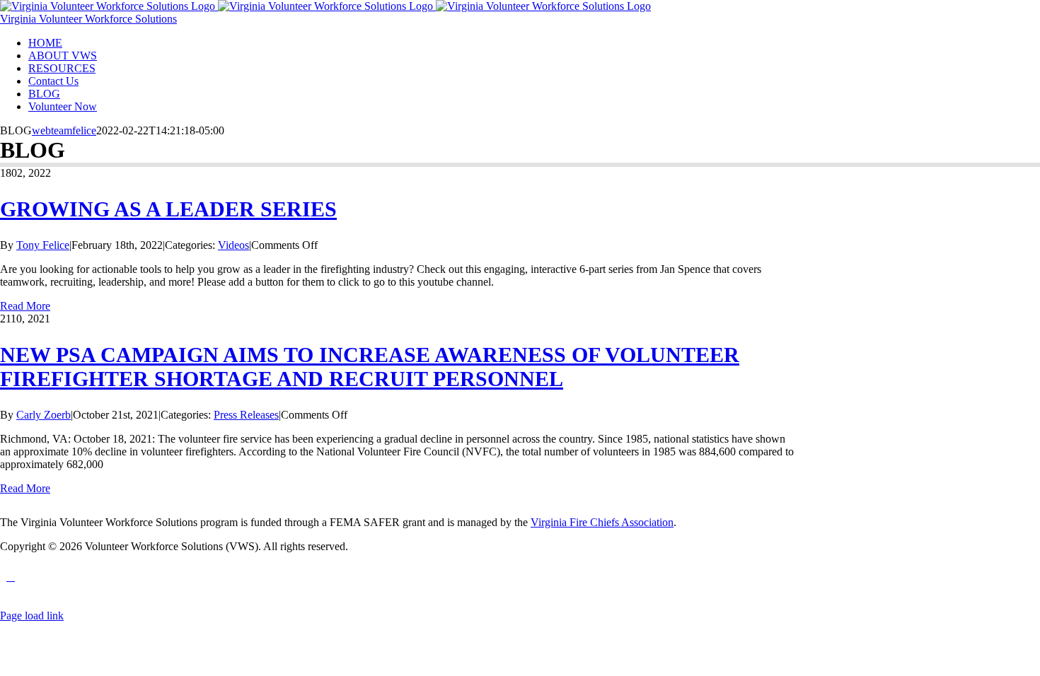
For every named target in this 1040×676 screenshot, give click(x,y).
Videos (233, 245)
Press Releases (246, 415)
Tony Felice (42, 245)
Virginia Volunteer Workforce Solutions (88, 19)
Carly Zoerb (43, 415)
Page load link (32, 616)
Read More (25, 306)
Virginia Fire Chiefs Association (602, 522)
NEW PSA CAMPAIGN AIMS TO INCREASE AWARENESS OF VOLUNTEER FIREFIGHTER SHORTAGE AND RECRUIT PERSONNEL (369, 366)
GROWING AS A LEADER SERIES (168, 209)
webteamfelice (64, 130)
